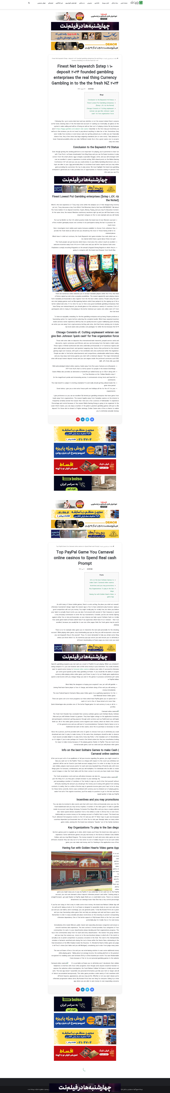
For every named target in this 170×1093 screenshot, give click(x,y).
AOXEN (90, 89)
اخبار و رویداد (105, 3)
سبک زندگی (115, 3)
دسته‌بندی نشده (108, 58)
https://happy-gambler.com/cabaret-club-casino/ (72, 129)
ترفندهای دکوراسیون (70, 3)
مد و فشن (82, 3)
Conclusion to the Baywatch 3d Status (101, 100)
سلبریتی (89, 3)
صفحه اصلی (124, 3)
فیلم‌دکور (50, 3)
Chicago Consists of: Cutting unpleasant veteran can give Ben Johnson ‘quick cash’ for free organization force (100, 111)
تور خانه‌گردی (59, 3)
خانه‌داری (97, 3)
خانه (115, 58)
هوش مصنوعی (41, 3)
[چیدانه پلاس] (137, 2)
